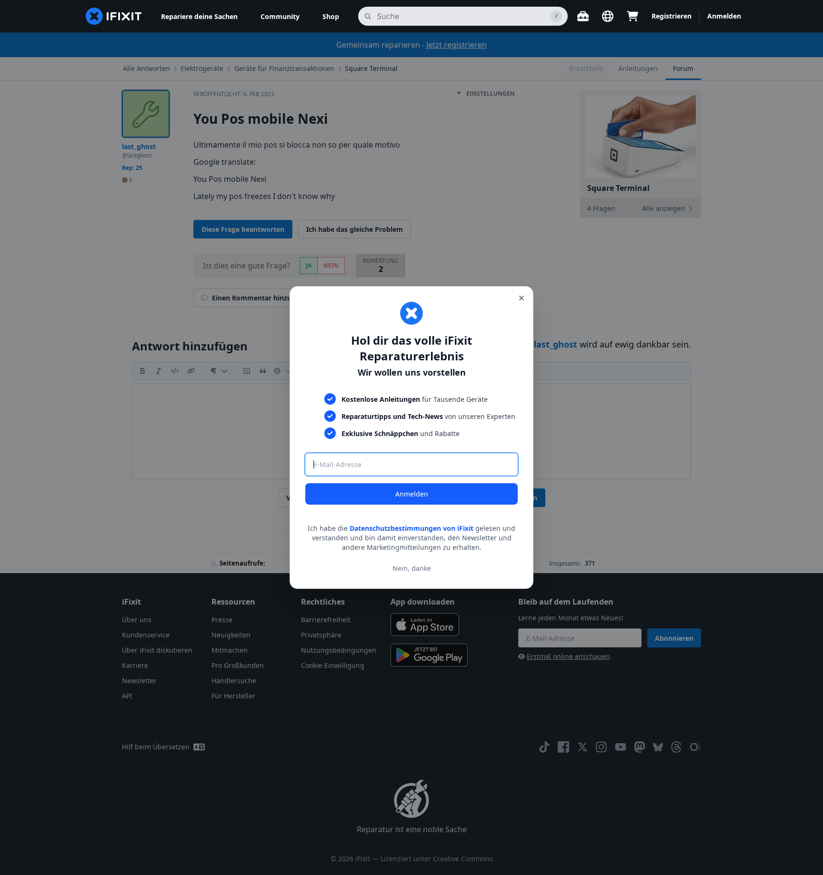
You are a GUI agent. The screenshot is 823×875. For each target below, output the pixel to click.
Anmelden (411, 493)
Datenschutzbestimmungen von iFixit (411, 528)
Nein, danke (411, 568)
